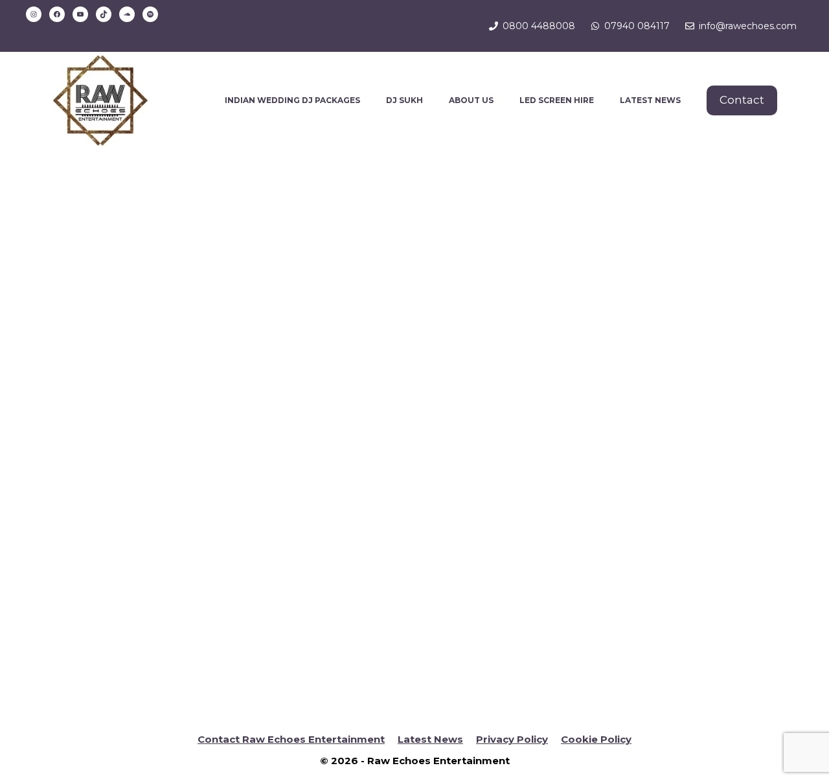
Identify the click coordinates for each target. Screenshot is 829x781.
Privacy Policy (512, 739)
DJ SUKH (404, 100)
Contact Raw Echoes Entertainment (291, 739)
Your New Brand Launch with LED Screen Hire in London (149, 340)
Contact (742, 99)
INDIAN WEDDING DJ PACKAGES (292, 100)
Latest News (430, 739)
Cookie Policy (596, 739)
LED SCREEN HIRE (556, 100)
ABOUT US (471, 100)
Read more (96, 665)
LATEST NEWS (650, 100)
